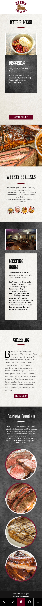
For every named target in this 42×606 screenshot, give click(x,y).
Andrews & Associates (21, 596)
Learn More (21, 396)
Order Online (21, 117)
